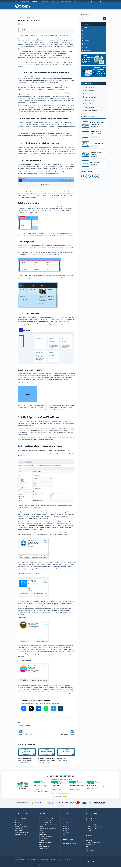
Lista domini (41, 840)
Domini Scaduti (18, 828)
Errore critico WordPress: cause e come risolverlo (97, 142)
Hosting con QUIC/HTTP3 (45, 822)
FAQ (16, 1)
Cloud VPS (72, 6)
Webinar (74, 1)
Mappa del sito (25, 1)
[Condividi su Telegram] (53, 708)
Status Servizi (68, 1)
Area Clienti (89, 840)
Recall (97, 1)
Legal (87, 861)
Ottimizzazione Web (89, 44)
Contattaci (61, 1)
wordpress (28, 725)
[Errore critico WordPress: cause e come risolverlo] (27, 752)
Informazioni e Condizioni (21, 818)
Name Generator (44, 1)
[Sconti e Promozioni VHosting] (93, 71)
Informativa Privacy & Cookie (69, 843)
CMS (38, 24)
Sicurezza (87, 50)
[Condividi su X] (31, 708)
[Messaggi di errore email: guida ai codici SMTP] (85, 124)
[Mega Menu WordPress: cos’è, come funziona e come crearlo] (46, 752)
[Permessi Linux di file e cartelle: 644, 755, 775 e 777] (85, 134)
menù (21, 725)
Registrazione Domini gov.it (45, 836)
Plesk (85, 47)
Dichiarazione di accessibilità (22, 832)
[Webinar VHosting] (93, 59)
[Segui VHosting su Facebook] (83, 175)
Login (91, 1)
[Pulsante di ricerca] (104, 18)
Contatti (93, 861)
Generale (86, 40)
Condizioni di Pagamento (21, 826)
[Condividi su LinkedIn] (38, 708)
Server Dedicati (83, 6)
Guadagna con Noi (54, 1)
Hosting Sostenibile (43, 848)
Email (64, 6)
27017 (38, 862)
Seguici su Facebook (91, 818)
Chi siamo (88, 830)
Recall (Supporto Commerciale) (93, 842)
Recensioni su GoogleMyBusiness (94, 826)
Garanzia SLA (18, 824)
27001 (34, 862)
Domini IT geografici (43, 838)
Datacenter (41, 832)
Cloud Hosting (54, 6)
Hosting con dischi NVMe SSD (46, 818)
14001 (31, 862)
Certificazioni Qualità (20, 820)
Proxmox (94, 6)
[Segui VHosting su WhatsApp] (97, 175)
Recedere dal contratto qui (21, 834)
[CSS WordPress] (66, 752)
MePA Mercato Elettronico (21, 822)
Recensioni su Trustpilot (91, 828)
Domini (44, 6)
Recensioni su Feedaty (91, 822)
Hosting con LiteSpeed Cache (46, 820)
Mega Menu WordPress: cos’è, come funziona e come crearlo (96, 152)
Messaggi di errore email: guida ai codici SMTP (97, 123)
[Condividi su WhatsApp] (46, 708)
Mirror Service (42, 834)
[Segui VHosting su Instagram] (88, 175)
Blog (20, 1)
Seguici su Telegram (91, 820)
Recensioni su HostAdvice (92, 824)
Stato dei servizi (90, 850)
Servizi (102, 6)
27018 (41, 862)
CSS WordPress (61, 758)
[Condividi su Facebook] (23, 708)
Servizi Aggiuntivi (19, 830)
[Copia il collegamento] (60, 708)
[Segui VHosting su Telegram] (92, 175)
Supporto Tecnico (90, 844)
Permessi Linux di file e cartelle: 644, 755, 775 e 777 (96, 133)
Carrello (104, 1)
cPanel (86, 30)
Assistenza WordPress (44, 846)
